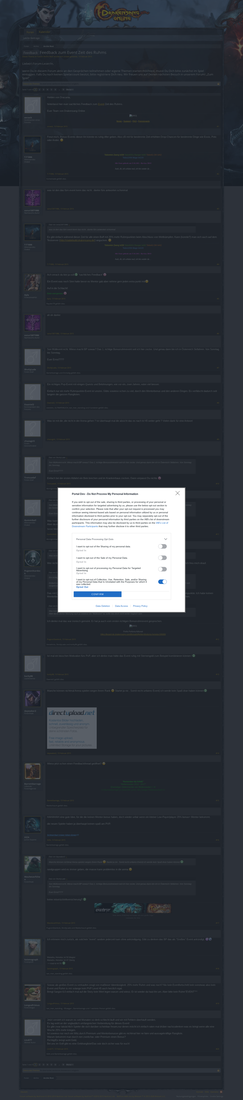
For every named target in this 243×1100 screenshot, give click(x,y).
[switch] (162, 546)
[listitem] (121, 539)
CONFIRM (98, 594)
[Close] (179, 494)
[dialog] (121, 550)
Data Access (121, 606)
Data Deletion (103, 606)
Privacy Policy (140, 606)
